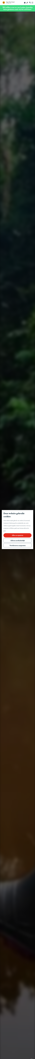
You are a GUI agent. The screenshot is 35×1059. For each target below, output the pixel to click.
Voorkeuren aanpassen (18, 545)
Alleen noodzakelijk (17, 540)
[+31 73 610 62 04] (27, 2)
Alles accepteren (17, 535)
